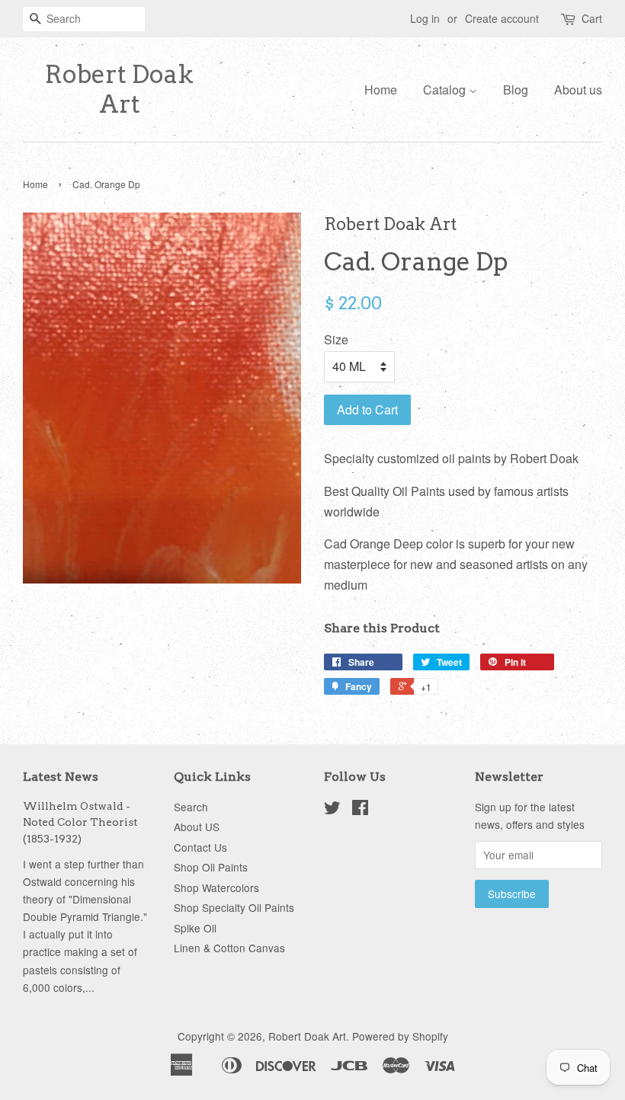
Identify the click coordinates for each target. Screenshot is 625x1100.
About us (578, 89)
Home (380, 89)
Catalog (446, 89)
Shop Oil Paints (211, 867)
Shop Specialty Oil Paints (234, 907)
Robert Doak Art (119, 89)
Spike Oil (195, 927)
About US (197, 826)
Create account (502, 18)
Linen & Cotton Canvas (229, 947)
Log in (425, 18)
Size (336, 339)
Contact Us (200, 847)
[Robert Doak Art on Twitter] (332, 809)
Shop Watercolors (216, 887)
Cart (592, 18)
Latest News (60, 776)
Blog (515, 89)
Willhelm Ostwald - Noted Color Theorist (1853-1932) (80, 823)
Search (191, 806)
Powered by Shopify (400, 1036)
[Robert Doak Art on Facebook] (360, 809)
